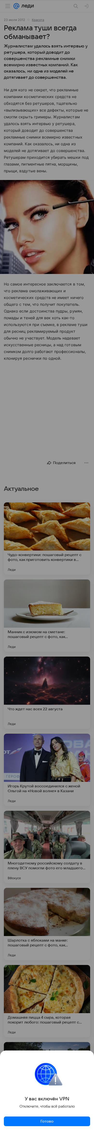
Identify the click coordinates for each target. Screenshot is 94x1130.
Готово (47, 1121)
